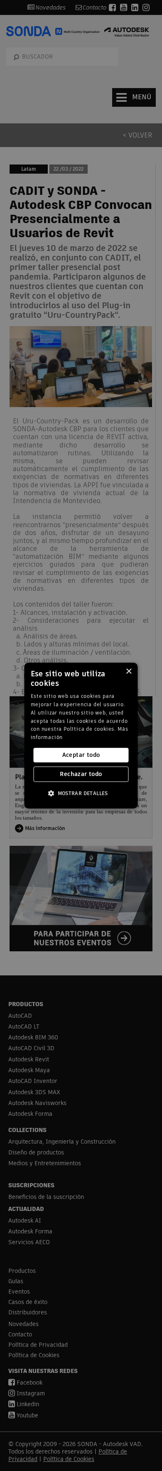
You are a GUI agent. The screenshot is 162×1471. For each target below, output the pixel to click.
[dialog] (81, 736)
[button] (81, 793)
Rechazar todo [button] (81, 774)
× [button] (128, 671)
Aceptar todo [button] (81, 755)
